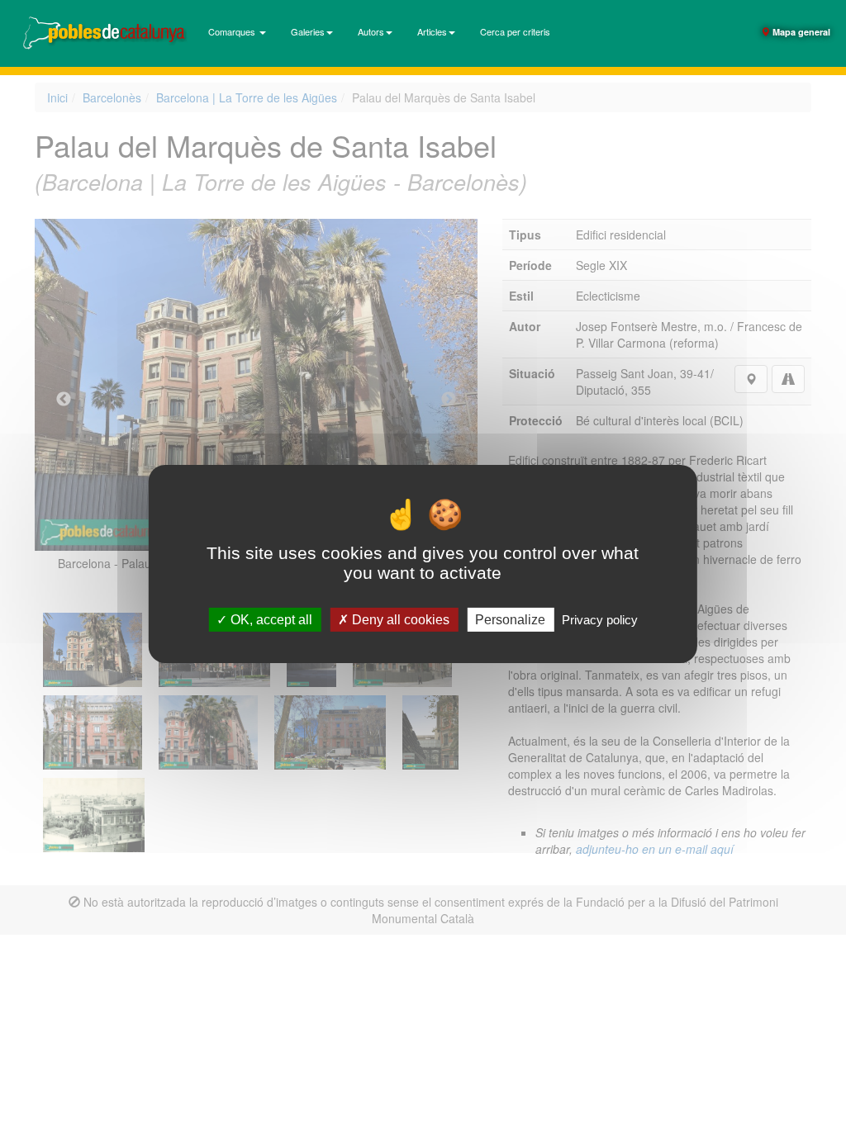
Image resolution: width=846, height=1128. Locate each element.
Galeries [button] (308, 31)
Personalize (510, 620)
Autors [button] (371, 31)
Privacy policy (600, 620)
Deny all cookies (399, 620)
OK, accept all (269, 620)
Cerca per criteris (515, 31)
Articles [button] (432, 31)
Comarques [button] (233, 31)
